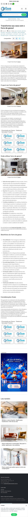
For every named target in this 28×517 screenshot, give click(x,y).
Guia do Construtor (12, 18)
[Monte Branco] (20, 143)
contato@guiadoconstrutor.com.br (11, 483)
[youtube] (6, 4)
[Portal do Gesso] (7, 143)
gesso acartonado (21, 32)
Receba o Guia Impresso (6, 491)
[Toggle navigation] (21, 9)
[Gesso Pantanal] (7, 136)
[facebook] (2, 4)
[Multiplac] (20, 327)
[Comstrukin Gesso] (20, 136)
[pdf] (11, 4)
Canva (19, 61)
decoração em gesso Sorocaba (15, 35)
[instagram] (9, 4)
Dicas (19, 18)
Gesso (23, 35)
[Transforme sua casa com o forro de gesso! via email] (13, 38)
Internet (19, 106)
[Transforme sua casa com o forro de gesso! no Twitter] (19, 38)
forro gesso (3, 32)
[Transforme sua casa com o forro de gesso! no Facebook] (16, 38)
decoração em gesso (5, 35)
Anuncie (2, 489)
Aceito (14, 514)
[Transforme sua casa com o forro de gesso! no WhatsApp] (23, 38)
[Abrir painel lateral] (25, 9)
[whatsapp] (13, 4)
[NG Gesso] (20, 334)
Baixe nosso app (14, 1)
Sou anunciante (4, 492)
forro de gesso (14, 32)
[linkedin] (4, 4)
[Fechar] (26, 505)
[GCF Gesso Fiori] (7, 150)
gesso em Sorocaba (16, 227)
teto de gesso (8, 32)
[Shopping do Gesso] (20, 150)
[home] (6, 8)
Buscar (23, 14)
